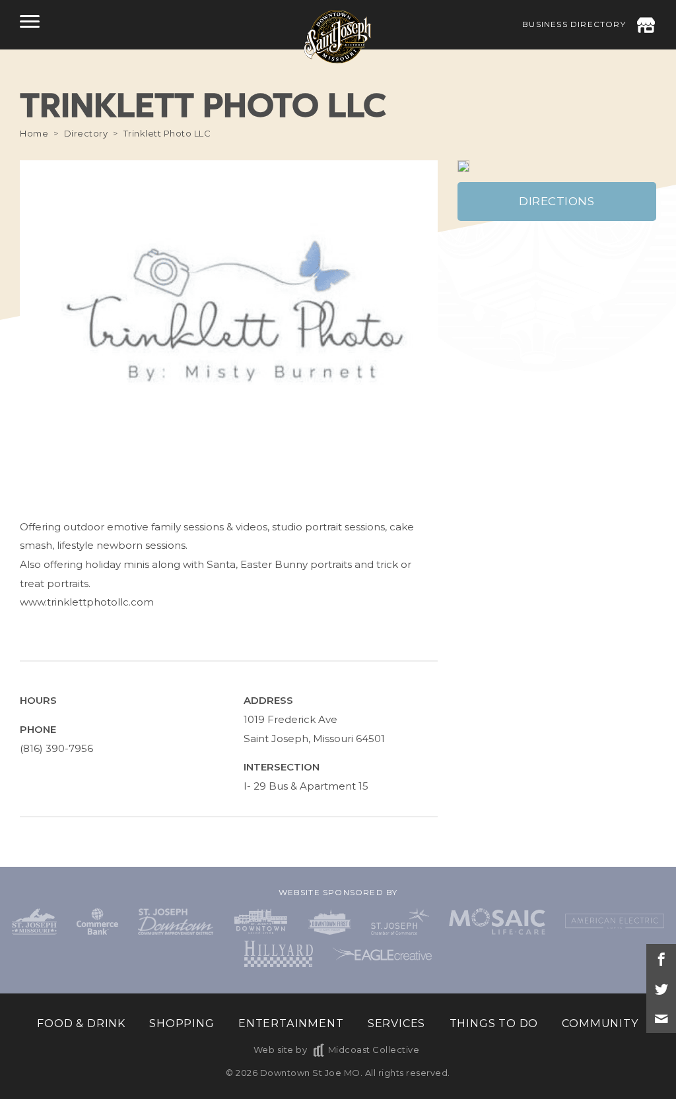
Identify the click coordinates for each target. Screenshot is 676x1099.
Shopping (181, 1023)
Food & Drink (81, 1023)
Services (396, 1023)
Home (34, 133)
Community (600, 1023)
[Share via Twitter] (661, 988)
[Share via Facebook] (661, 959)
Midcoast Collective (373, 1049)
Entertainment (290, 1023)
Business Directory (574, 24)
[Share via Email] (661, 1018)
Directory (86, 133)
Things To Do (494, 1023)
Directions (556, 201)
